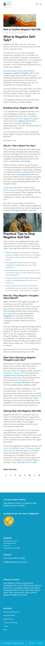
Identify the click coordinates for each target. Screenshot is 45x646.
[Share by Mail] (39, 475)
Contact (5, 626)
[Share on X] (10, 475)
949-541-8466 (30, 462)
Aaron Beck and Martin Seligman (20, 117)
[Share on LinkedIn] (20, 475)
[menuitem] (36, 4)
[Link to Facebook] (36, 643)
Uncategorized (22, 33)
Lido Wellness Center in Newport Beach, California (22, 449)
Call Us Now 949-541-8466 (14, 558)
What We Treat (8, 619)
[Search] (36, 4)
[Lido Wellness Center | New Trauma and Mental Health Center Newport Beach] (18, 4)
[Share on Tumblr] (24, 475)
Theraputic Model (9, 615)
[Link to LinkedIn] (33, 643)
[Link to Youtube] (30, 643)
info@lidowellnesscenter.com (15, 562)
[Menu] (40, 4)
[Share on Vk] (29, 475)
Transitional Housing (10, 623)
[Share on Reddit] (34, 475)
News (5, 630)
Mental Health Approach (11, 612)
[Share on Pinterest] (15, 475)
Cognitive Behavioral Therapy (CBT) (22, 371)
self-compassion (10, 313)
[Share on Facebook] (5, 475)
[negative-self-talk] (19, 20)
